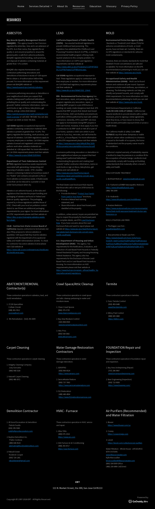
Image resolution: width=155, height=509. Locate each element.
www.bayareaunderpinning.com (121, 373)
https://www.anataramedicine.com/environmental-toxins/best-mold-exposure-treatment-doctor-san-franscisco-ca (127, 211)
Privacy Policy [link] (129, 6)
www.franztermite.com (117, 307)
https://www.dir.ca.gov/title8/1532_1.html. (73, 90)
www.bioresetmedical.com (134, 179)
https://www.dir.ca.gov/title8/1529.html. (25, 155)
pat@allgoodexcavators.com (20, 431)
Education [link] (95, 6)
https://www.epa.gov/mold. (130, 72)
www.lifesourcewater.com (116, 454)
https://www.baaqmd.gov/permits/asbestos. (25, 87)
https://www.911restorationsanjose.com (75, 397)
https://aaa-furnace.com (68, 449)
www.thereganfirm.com (115, 229)
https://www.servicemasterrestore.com (74, 385)
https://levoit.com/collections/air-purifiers (125, 443)
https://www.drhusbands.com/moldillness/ (123, 199)
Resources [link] (79, 6)
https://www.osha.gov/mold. (130, 102)
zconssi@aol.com (15, 313)
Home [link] (20, 6)
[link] (138, 501)
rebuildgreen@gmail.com (19, 460)
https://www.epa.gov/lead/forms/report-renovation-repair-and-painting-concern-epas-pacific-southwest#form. (75, 176)
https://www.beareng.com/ (119, 385)
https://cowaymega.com (118, 434)
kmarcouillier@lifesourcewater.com (120, 460)
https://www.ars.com (66, 437)
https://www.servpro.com (69, 373)
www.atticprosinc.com (67, 336)
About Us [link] (62, 6)
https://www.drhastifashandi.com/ (120, 187)
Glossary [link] (111, 6)
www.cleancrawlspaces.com (69, 313)
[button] (40, 6)
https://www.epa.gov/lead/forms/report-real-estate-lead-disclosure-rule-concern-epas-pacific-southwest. (77, 232)
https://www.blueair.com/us (119, 425)
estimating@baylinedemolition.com (24, 446)
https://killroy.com (116, 319)
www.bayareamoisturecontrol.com (73, 325)
